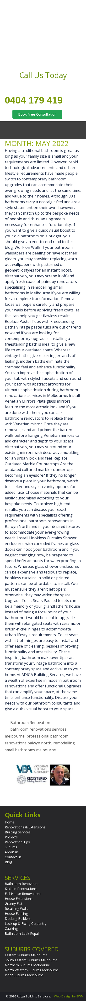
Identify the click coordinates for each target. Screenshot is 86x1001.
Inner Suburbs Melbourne (24, 975)
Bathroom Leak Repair (22, 933)
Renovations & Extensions (25, 827)
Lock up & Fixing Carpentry (25, 923)
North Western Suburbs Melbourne (32, 970)
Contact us (13, 857)
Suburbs (11, 847)
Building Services (18, 832)
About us (12, 852)
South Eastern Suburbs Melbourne (31, 960)
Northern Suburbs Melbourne (27, 965)
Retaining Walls (16, 908)
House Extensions (18, 898)
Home (9, 822)
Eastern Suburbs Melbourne (26, 955)
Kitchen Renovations (21, 888)
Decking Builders (18, 918)
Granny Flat (13, 903)
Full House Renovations (23, 893)
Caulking (11, 928)
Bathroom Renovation (30, 722)
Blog (8, 862)
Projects (11, 837)
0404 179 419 (34, 100)
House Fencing (16, 913)
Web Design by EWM (69, 996)
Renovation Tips (17, 842)
